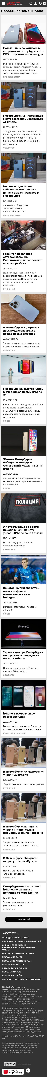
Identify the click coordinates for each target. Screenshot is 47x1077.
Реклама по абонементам (16, 961)
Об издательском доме (15, 938)
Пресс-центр (9, 941)
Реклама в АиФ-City (13, 964)
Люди (6, 421)
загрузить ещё (24, 919)
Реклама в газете (24, 953)
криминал (9, 289)
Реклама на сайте (12, 957)
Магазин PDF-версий (29, 941)
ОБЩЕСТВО (9, 148)
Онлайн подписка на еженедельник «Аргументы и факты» (18, 947)
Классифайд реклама (14, 968)
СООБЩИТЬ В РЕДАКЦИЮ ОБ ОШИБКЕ (21, 979)
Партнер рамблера (24, 1064)
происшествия (11, 77)
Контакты (7, 953)
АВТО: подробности (14, 733)
